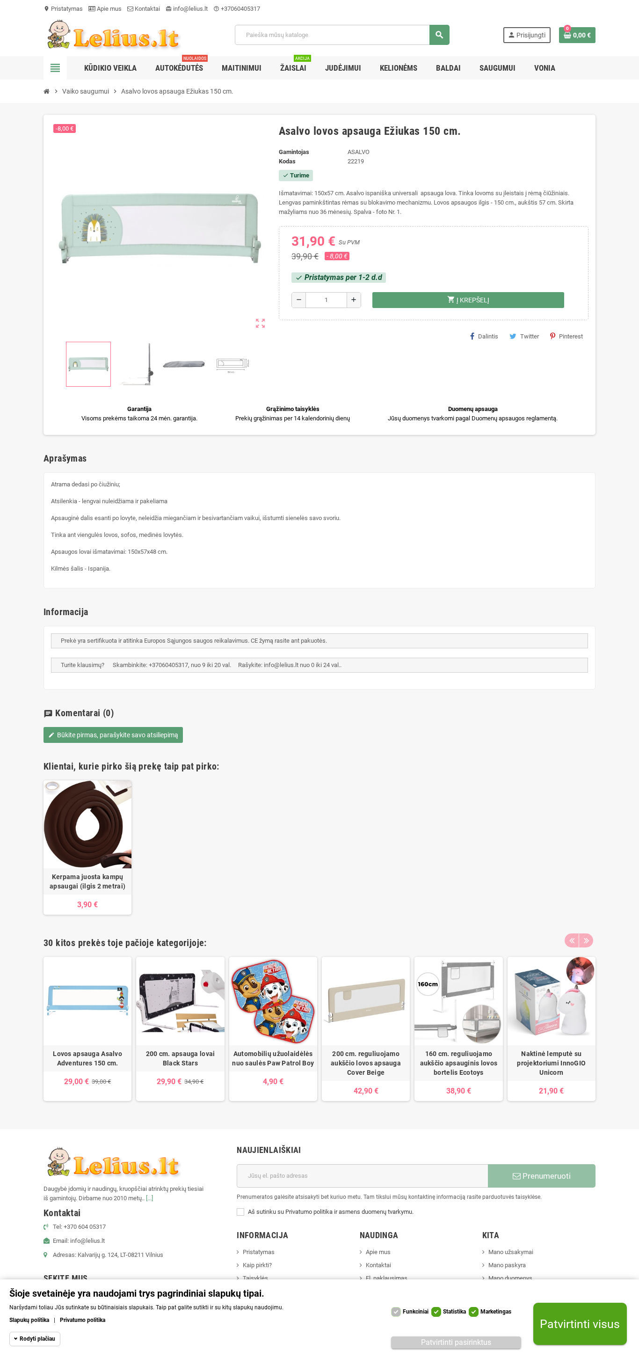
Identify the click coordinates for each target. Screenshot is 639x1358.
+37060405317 (236, 8)
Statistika (454, 1311)
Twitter (529, 336)
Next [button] (586, 940)
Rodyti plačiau (37, 1339)
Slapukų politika (29, 1320)
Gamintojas (294, 151)
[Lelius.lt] (112, 34)
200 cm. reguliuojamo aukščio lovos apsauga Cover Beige (366, 1063)
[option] (87, 847)
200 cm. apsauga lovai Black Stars (180, 1058)
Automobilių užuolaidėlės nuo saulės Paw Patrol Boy (273, 1058)
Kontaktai (146, 8)
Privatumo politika (82, 1320)
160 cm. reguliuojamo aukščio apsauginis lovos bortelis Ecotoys (459, 1063)
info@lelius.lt (187, 8)
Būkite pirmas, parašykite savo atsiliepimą (113, 735)
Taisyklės (255, 1278)
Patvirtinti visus (580, 1324)
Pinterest (571, 336)
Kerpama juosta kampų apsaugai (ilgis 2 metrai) (87, 881)
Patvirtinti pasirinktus (456, 1342)
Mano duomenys (510, 1278)
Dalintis (488, 336)
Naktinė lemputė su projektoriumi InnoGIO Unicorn (551, 1063)
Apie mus (108, 8)
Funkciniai (415, 1311)
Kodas (287, 161)
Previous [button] (572, 940)
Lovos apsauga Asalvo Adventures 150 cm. (87, 1058)
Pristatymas (63, 8)
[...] (149, 1198)
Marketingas (495, 1311)
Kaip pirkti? (257, 1265)
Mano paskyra (507, 1265)
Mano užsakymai (510, 1251)
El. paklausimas (386, 1278)
